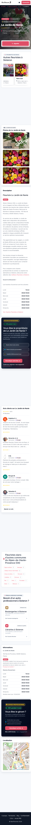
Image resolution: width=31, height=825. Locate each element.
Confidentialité (25, 815)
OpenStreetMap (20, 769)
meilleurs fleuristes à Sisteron (20, 275)
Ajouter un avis (8, 509)
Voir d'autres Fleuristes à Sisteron (13, 312)
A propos (4, 815)
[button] (16, 755)
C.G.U (11, 818)
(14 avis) (12, 28)
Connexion (26, 2)
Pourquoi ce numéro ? (8, 666)
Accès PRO (18, 818)
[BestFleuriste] (7, 2)
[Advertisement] (15, 106)
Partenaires (12, 815)
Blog (18, 815)
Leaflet (13, 769)
